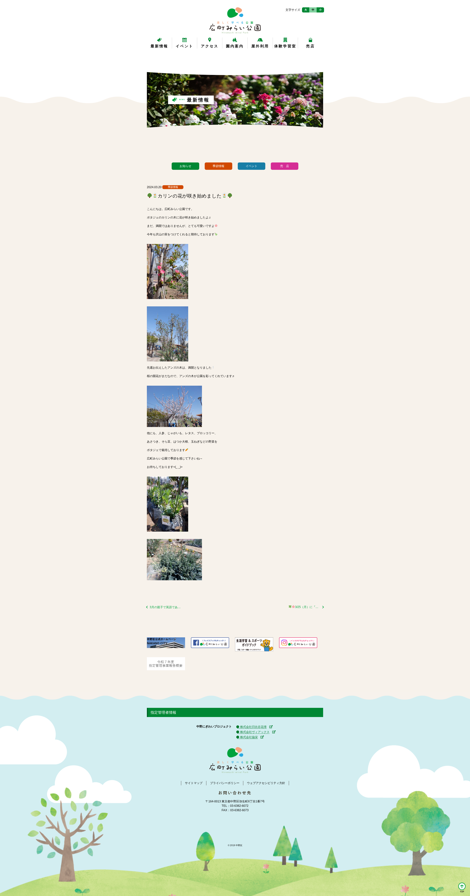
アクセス (209, 46)
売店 (310, 46)
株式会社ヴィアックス (255, 732)
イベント (184, 46)
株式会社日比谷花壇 (253, 726)
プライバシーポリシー (224, 783)
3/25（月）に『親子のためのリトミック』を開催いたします (309, 607)
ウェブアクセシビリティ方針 (266, 783)
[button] (462, 888)
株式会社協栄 (249, 737)
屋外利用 (260, 46)
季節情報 (218, 166)
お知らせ (185, 166)
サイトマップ (194, 783)
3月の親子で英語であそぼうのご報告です (166, 607)
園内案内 (235, 46)
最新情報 (159, 46)
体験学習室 (285, 46)
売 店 (284, 166)
